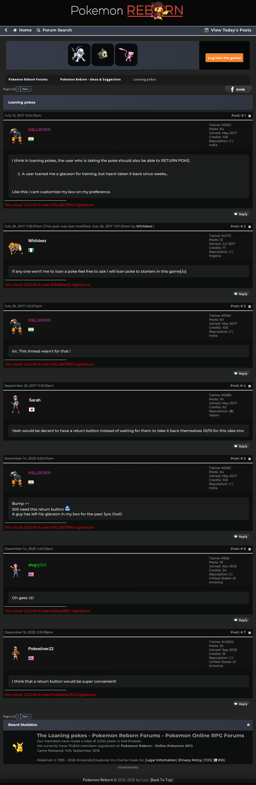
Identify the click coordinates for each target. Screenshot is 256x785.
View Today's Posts (231, 30)
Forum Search (57, 30)
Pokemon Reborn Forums (28, 79)
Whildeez (144, 226)
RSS (220, 760)
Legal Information (161, 760)
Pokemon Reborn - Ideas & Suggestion (90, 79)
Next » (25, 89)
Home (25, 30)
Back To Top (161, 779)
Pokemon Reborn (98, 779)
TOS (207, 760)
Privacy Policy (190, 760)
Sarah (34, 400)
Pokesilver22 (41, 648)
